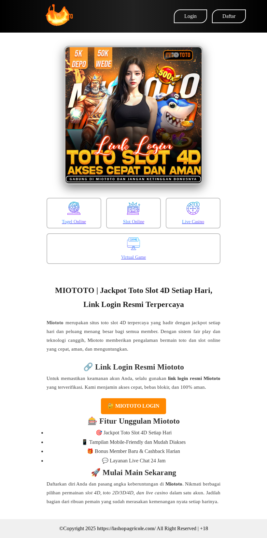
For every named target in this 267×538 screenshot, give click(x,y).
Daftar (228, 16)
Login (190, 16)
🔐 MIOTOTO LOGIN (133, 406)
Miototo (55, 322)
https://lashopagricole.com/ (126, 528)
